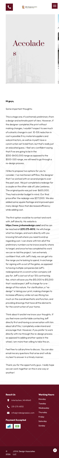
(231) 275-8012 (27, 229)
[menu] (55, 6)
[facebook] (55, 450)
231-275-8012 (17, 406)
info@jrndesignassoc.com (22, 413)
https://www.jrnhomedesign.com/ (23, 225)
